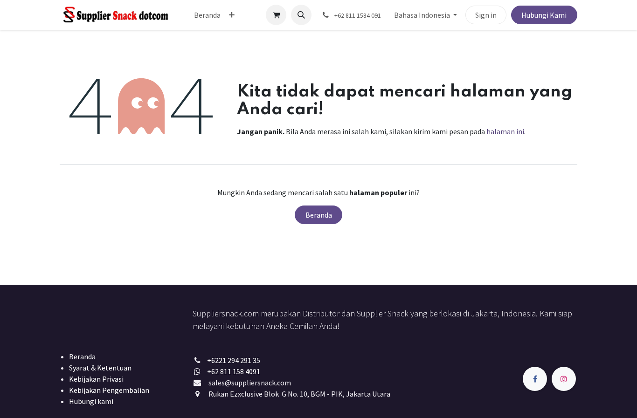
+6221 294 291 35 (233, 360)
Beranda (318, 214)
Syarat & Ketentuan (100, 367)
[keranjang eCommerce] (276, 15)
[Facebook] (535, 379)
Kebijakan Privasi (96, 379)
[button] (301, 15)
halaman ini (505, 131)
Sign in (486, 15)
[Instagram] (564, 379)
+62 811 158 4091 (233, 371)
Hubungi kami (91, 401)
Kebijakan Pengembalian (109, 390)
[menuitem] (207, 15)
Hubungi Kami (544, 15)
